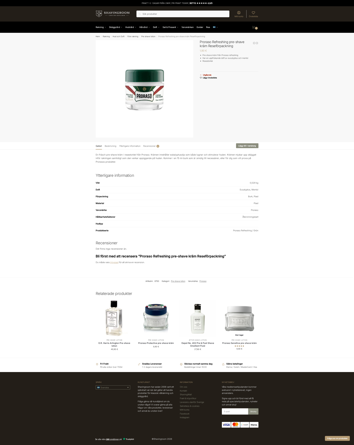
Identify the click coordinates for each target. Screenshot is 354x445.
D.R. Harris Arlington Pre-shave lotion (114, 344)
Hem (98, 36)
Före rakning (132, 36)
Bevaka (239, 354)
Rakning (106, 36)
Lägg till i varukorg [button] (114, 355)
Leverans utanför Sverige (192, 402)
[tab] (99, 145)
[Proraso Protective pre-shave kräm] (156, 318)
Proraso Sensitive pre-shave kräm (239, 343)
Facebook (184, 413)
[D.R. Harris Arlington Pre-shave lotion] (254, 43)
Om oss (183, 387)
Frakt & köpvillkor (188, 398)
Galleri (99, 146)
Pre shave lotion (148, 36)
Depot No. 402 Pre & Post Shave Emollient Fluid (198, 344)
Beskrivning (110, 146)
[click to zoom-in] (144, 89)
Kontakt (183, 390)
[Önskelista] (129, 304)
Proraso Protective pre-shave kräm (156, 343)
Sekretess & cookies (189, 406)
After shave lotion (198, 340)
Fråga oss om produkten (337, 438)
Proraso (202, 281)
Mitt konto (239, 16)
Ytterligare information (129, 146)
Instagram (184, 417)
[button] (255, 27)
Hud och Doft (118, 36)
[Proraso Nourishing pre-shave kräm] (257, 43)
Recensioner (150, 146)
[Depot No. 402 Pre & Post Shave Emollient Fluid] (198, 318)
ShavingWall (186, 394)
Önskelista (253, 16)
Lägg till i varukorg (247, 146)
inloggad (114, 262)
